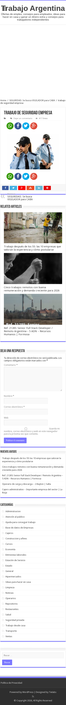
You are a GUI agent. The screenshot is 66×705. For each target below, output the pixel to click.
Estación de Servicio (15, 560)
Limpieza (9, 587)
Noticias (9, 593)
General (9, 571)
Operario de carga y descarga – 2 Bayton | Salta (26, 484)
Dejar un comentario (23, 118)
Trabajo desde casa (15, 625)
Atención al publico (15, 516)
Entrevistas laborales (15, 555)
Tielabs (52, 692)
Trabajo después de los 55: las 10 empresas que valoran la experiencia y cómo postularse (32, 248)
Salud (8, 614)
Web (6, 417)
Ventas (8, 636)
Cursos (8, 544)
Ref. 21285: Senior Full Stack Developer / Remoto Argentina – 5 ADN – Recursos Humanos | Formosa (28, 331)
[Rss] (33, 696)
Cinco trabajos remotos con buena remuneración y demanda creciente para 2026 (31, 289)
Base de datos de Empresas (19, 527)
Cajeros (9, 533)
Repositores (11, 603)
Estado (8, 565)
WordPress (27, 692)
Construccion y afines (16, 538)
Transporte (11, 631)
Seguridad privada (14, 620)
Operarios (10, 598)
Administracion (13, 511)
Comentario (11, 365)
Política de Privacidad (11, 683)
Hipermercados (13, 576)
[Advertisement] (33, 62)
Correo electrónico (14, 407)
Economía (10, 549)
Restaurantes (11, 609)
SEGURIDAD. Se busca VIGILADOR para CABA (32, 100)
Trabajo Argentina (33, 8)
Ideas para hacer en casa (18, 582)
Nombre (9, 396)
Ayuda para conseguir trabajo (20, 522)
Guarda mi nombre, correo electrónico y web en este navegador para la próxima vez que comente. (32, 431)
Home (3, 100)
